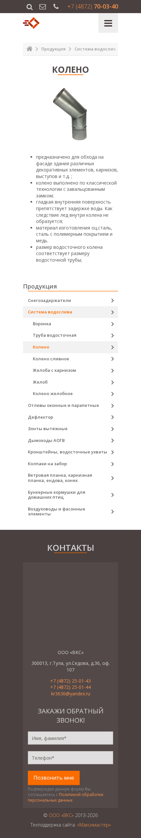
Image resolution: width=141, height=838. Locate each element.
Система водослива (50, 312)
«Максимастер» (94, 825)
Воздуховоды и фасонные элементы (56, 511)
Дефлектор (40, 417)
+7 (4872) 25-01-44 (70, 687)
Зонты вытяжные (48, 428)
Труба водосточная (54, 335)
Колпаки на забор (47, 464)
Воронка (42, 324)
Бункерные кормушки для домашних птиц (56, 494)
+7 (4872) (92, 6)
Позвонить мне (53, 777)
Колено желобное (53, 393)
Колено (41, 347)
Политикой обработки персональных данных (65, 797)
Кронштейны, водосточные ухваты (67, 452)
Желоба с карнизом (54, 370)
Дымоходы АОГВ (46, 440)
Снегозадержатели (49, 300)
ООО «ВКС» (61, 815)
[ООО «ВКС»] (32, 23)
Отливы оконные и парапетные (63, 405)
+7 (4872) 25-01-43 (70, 681)
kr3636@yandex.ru (70, 693)
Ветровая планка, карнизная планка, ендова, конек (60, 477)
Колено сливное (51, 359)
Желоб (40, 382)
